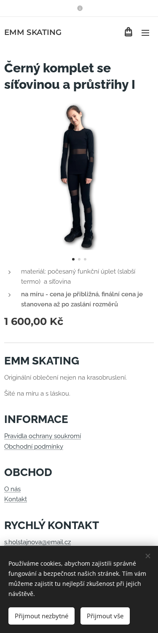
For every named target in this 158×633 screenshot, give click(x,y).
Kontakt (15, 499)
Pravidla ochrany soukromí (42, 436)
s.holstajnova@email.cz (37, 542)
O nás (12, 489)
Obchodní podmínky (33, 446)
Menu (145, 32)
